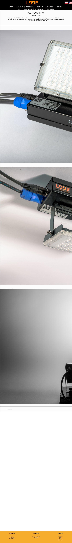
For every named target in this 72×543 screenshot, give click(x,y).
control (40, 9)
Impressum (60, 539)
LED (19, 9)
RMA (60, 537)
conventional (29, 9)
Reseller (40, 7)
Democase (50, 9)
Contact (12, 537)
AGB (60, 538)
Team (12, 536)
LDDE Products (36, 536)
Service (59, 7)
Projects (50, 7)
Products (29, 7)
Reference (11, 538)
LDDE (11, 7)
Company (20, 7)
